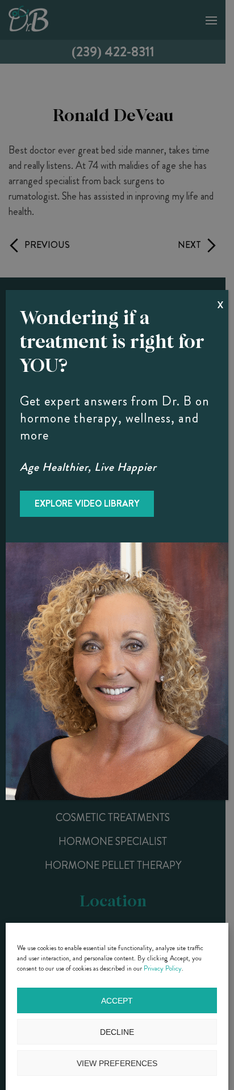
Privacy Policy (163, 968)
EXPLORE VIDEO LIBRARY (87, 503)
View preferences (117, 1063)
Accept (117, 1000)
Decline (117, 1032)
